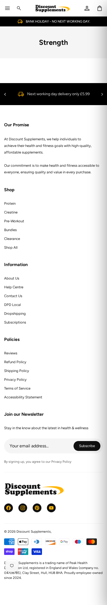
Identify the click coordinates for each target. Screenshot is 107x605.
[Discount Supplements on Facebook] (8, 507)
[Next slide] (102, 94)
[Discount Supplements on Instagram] (22, 507)
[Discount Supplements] (52, 8)
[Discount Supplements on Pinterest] (37, 507)
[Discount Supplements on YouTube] (51, 507)
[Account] (87, 8)
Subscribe (90, 447)
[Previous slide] (5, 94)
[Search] (19, 8)
